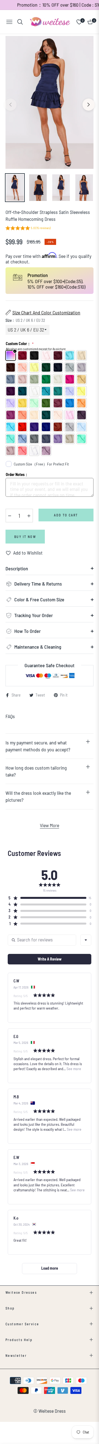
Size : (25, 320)
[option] (50, 102)
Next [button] (88, 105)
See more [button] (73, 1068)
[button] (28, 229)
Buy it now (25, 537)
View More (49, 825)
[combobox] (85, 940)
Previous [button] (10, 105)
